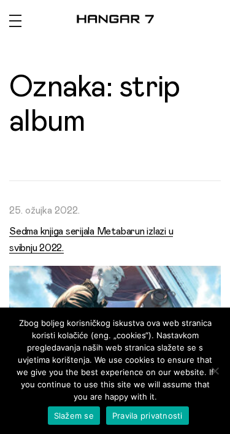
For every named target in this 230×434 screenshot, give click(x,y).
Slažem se (74, 415)
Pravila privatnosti (147, 415)
